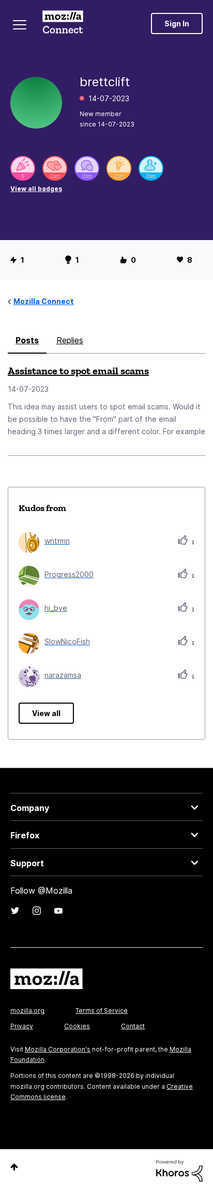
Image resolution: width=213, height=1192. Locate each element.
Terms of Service (101, 1010)
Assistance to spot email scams (78, 370)
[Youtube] (58, 910)
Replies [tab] (69, 340)
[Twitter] (15, 910)
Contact (133, 1026)
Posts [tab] (27, 340)
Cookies (77, 1026)
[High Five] (54, 168)
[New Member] (151, 168)
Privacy (21, 1026)
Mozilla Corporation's (57, 1049)
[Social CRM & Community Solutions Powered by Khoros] (179, 1170)
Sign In (176, 23)
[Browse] (19, 24)
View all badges (36, 189)
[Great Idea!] (118, 168)
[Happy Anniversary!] (22, 168)
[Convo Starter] (86, 168)
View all (46, 713)
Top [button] (14, 1167)
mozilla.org (27, 1010)
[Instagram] (36, 910)
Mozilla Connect (62, 23)
